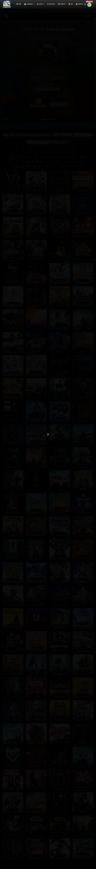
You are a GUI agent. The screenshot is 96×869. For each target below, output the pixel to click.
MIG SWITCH (52, 4)
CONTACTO (80, 4)
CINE (72, 4)
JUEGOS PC (62, 4)
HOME (20, 4)
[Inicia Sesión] (89, 5)
